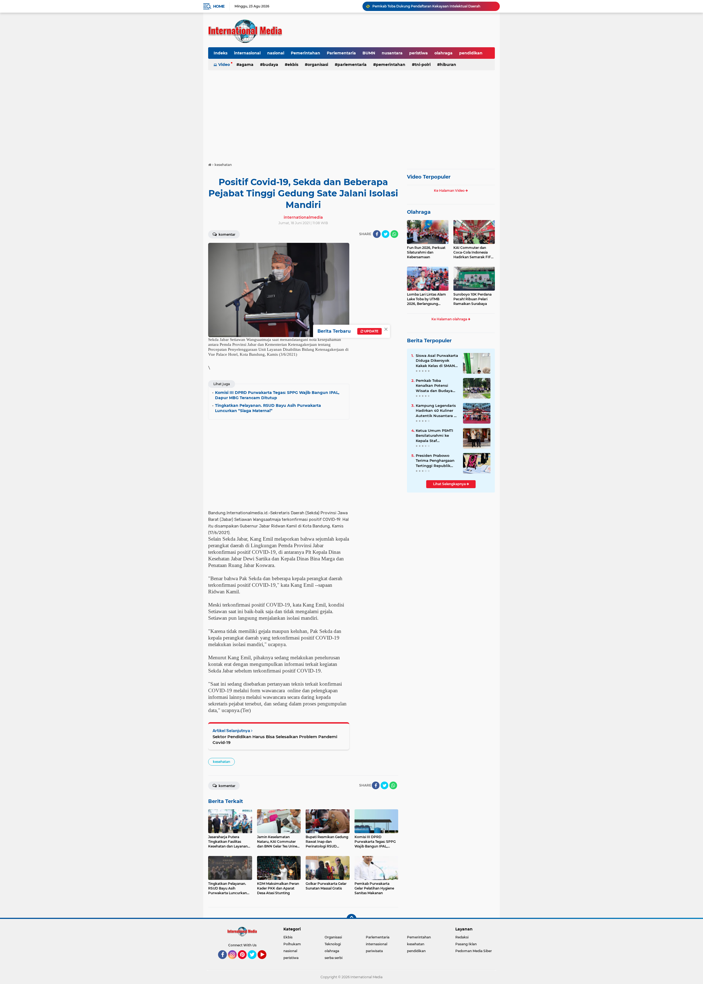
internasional (247, 53)
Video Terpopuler (429, 177)
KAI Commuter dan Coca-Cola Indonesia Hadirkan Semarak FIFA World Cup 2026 (473, 252)
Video (224, 64)
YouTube (266, 961)
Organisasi (318, 64)
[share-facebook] (377, 234)
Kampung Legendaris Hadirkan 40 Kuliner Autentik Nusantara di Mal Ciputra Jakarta (436, 410)
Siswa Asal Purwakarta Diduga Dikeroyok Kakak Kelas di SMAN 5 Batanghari (437, 360)
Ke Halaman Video (449, 190)
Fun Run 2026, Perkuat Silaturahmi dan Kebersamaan (426, 252)
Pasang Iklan (466, 944)
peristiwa (418, 53)
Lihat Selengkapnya (450, 484)
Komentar (226, 234)
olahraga (443, 53)
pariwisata (374, 951)
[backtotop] (351, 919)
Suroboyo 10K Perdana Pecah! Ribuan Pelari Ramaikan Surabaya (472, 299)
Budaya (270, 64)
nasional (275, 53)
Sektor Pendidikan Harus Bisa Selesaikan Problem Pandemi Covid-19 (275, 739)
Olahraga (419, 212)
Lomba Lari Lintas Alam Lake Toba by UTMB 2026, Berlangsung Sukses (426, 299)
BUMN (368, 53)
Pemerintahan (305, 53)
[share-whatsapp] (394, 234)
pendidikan (470, 53)
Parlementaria (341, 53)
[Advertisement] (351, 113)
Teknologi (333, 944)
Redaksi (461, 937)
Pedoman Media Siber (473, 951)
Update (370, 331)
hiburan (448, 64)
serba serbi (333, 958)
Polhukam (292, 944)
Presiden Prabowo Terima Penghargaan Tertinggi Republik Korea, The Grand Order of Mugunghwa (436, 460)
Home (218, 6)
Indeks (220, 53)
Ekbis (293, 64)
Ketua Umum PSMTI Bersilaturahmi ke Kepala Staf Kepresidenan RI (434, 435)
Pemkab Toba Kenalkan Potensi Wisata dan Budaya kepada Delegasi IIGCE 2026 (433, 6)
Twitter (254, 961)
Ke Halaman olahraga (449, 319)
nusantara (392, 53)
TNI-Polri (423, 64)
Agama (246, 64)
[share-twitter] (385, 234)
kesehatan (221, 762)
